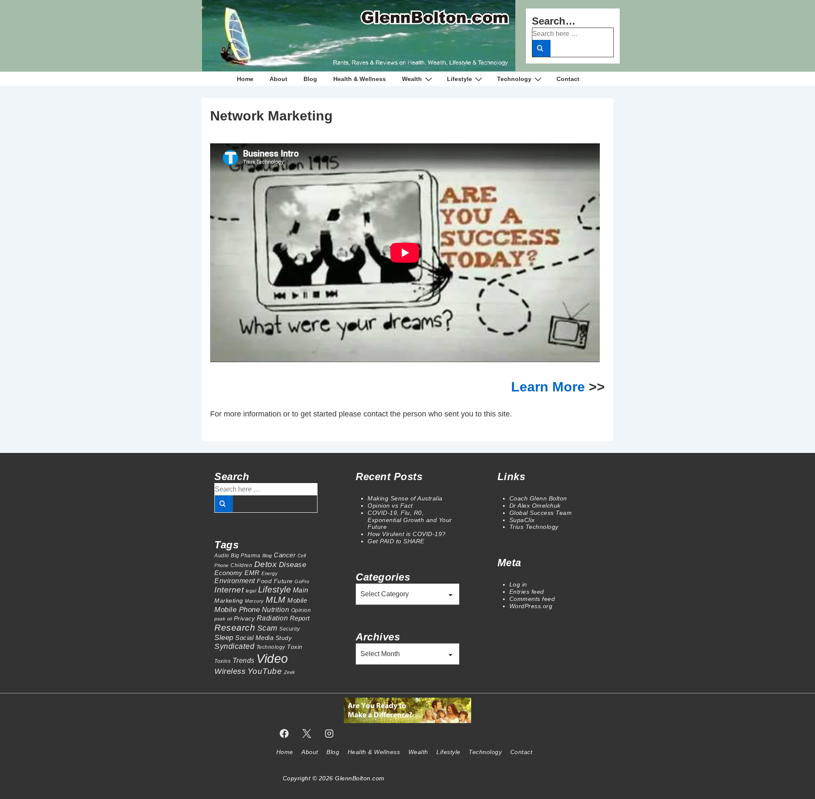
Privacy (244, 618)
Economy (228, 572)
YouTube (264, 671)
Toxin (295, 646)
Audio (221, 556)
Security (289, 629)
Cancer (284, 555)
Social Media (254, 637)
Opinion (301, 610)
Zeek (289, 672)
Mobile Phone (237, 609)
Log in (518, 584)
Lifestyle (459, 78)
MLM (276, 599)
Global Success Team (540, 512)
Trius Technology (534, 526)
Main (301, 590)
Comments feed (532, 598)
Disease (292, 564)
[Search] (541, 48)
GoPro (302, 581)
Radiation (272, 618)
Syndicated (234, 646)
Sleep (223, 637)
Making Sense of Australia (405, 498)
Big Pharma (245, 556)
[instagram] (329, 733)
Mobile (297, 600)
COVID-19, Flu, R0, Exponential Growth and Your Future (410, 520)
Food (264, 581)
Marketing (228, 600)
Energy (269, 573)
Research (234, 627)
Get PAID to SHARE (396, 541)
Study (283, 637)
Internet (229, 589)
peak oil (223, 618)
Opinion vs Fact (390, 505)
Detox (265, 564)
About (278, 78)
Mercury (254, 600)
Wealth (412, 78)
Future (283, 581)
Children (241, 565)
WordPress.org (531, 606)
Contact (567, 78)
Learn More (550, 386)
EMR (252, 572)
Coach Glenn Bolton (538, 498)
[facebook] (284, 733)
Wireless (229, 671)
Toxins (222, 661)
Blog (310, 78)
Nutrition (275, 609)
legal (251, 590)
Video (272, 658)
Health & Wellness (359, 78)
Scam (267, 627)
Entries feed (526, 591)
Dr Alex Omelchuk (535, 505)
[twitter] (307, 733)
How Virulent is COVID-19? (407, 534)
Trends (244, 660)
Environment (234, 580)
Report (300, 618)
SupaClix (522, 520)
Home (245, 78)
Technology (514, 78)
